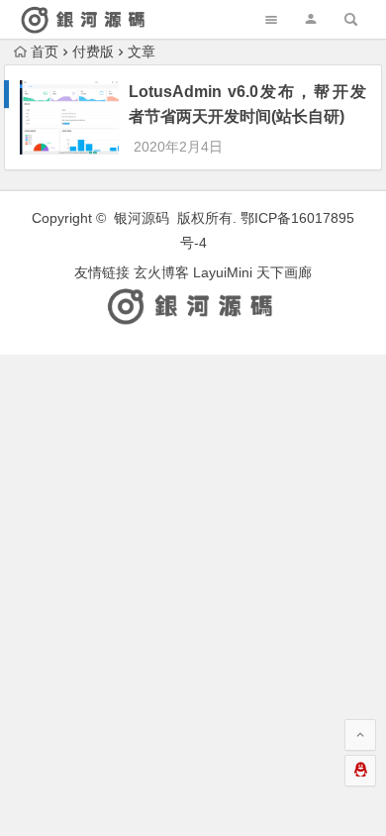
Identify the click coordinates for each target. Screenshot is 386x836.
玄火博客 (161, 272)
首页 (44, 51)
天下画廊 (284, 272)
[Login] (311, 19)
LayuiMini (222, 272)
